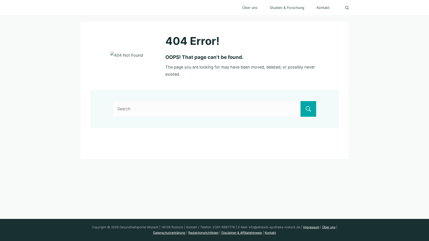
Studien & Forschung (287, 7)
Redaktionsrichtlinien (203, 233)
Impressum (311, 227)
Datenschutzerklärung (169, 233)
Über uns (249, 7)
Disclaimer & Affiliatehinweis (241, 233)
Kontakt (323, 7)
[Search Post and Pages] (347, 7)
